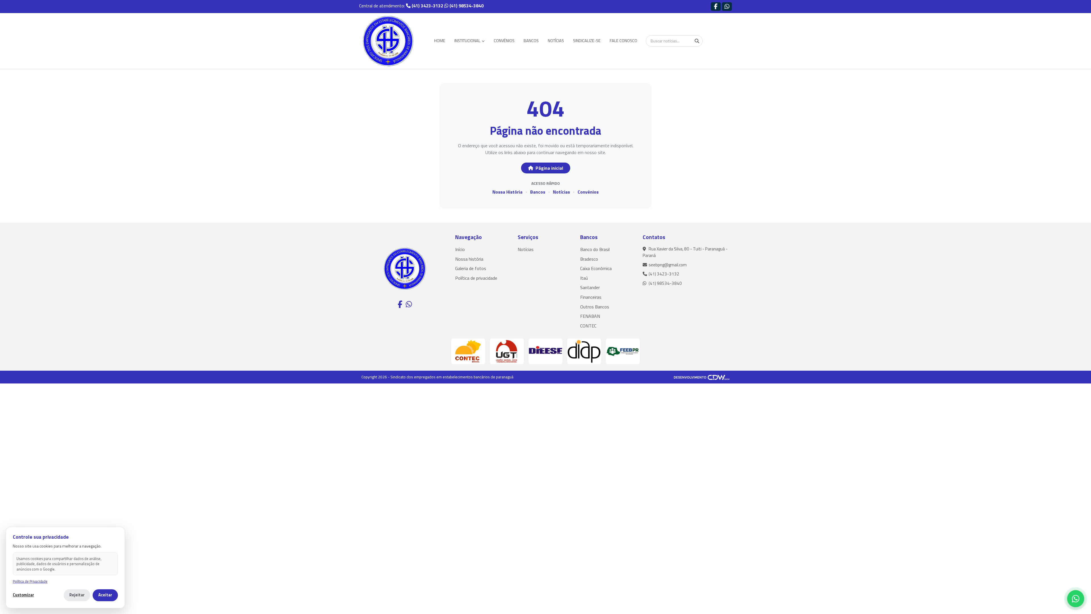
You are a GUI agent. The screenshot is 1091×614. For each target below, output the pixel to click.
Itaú (584, 278)
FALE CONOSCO (623, 41)
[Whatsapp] (727, 6)
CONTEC (588, 325)
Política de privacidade (476, 278)
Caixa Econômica (596, 268)
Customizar (23, 595)
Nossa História (507, 191)
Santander (590, 287)
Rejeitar (77, 595)
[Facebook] (716, 6)
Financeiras (590, 297)
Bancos (537, 191)
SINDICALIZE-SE (587, 41)
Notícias (561, 191)
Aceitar (105, 595)
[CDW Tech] (702, 377)
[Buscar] (697, 41)
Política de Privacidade (30, 581)
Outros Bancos (594, 306)
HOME (439, 41)
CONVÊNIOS (504, 41)
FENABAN (590, 316)
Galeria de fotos (470, 268)
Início (460, 249)
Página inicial (548, 168)
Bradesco (589, 259)
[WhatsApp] (1075, 598)
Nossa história (469, 259)
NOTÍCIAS (556, 41)
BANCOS (531, 41)
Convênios (588, 191)
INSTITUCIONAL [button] (467, 41)
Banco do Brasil (595, 249)
